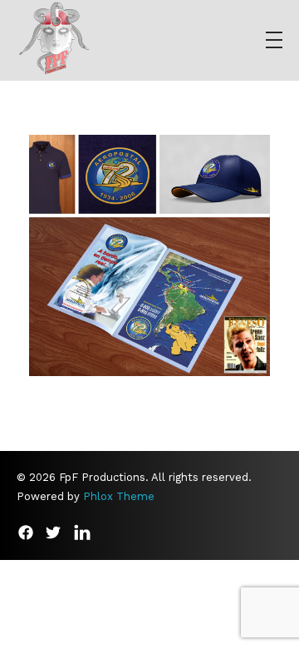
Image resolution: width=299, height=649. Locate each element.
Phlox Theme (118, 496)
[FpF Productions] (54, 37)
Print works (149, 289)
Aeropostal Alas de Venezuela (150, 269)
